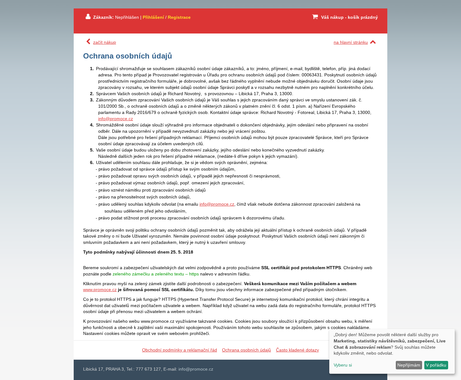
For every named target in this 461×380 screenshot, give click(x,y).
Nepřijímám (408, 364)
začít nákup (104, 42)
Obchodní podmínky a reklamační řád (179, 349)
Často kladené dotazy (297, 349)
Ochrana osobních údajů (246, 349)
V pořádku (436, 364)
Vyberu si (343, 364)
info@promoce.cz (115, 118)
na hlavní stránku (351, 42)
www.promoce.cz (100, 289)
